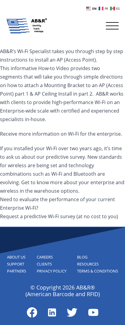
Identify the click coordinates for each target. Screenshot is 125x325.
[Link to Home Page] (26, 25)
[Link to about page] (32, 312)
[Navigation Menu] (112, 25)
